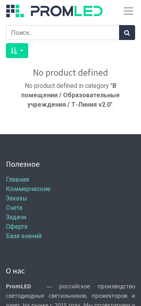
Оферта (16, 226)
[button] (17, 50)
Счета (14, 207)
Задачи (16, 217)
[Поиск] (127, 32)
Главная (17, 179)
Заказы (16, 198)
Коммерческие (28, 189)
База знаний (24, 236)
